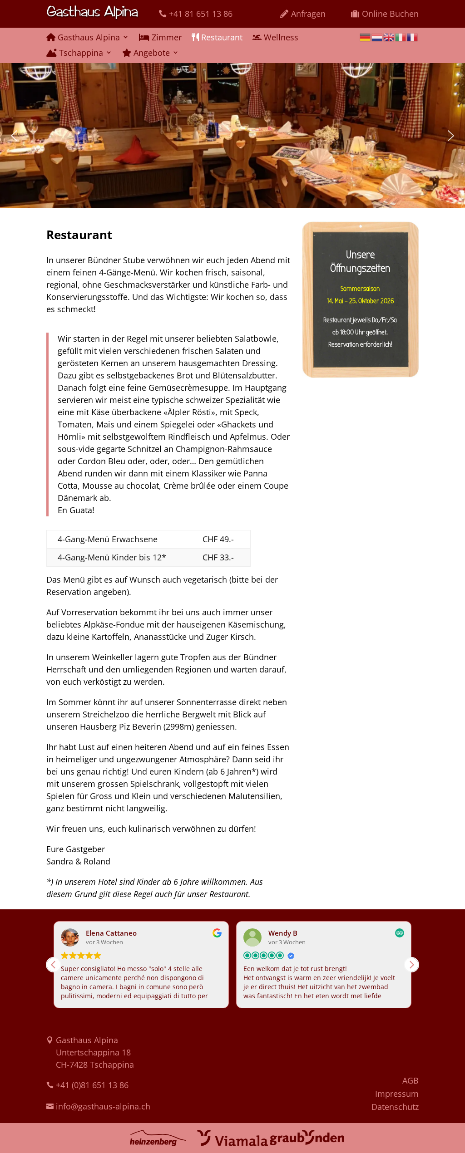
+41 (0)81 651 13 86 (92, 1084)
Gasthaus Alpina (87, 38)
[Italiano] (401, 35)
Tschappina (80, 53)
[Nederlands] (377, 35)
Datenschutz (395, 1106)
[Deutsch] (365, 35)
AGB (410, 1080)
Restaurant (220, 38)
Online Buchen (390, 13)
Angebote (150, 53)
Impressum (397, 1093)
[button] (14, 135)
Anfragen (308, 13)
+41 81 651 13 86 (200, 13)
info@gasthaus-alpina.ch (103, 1106)
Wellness (280, 38)
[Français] (413, 35)
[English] (389, 35)
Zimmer (165, 38)
